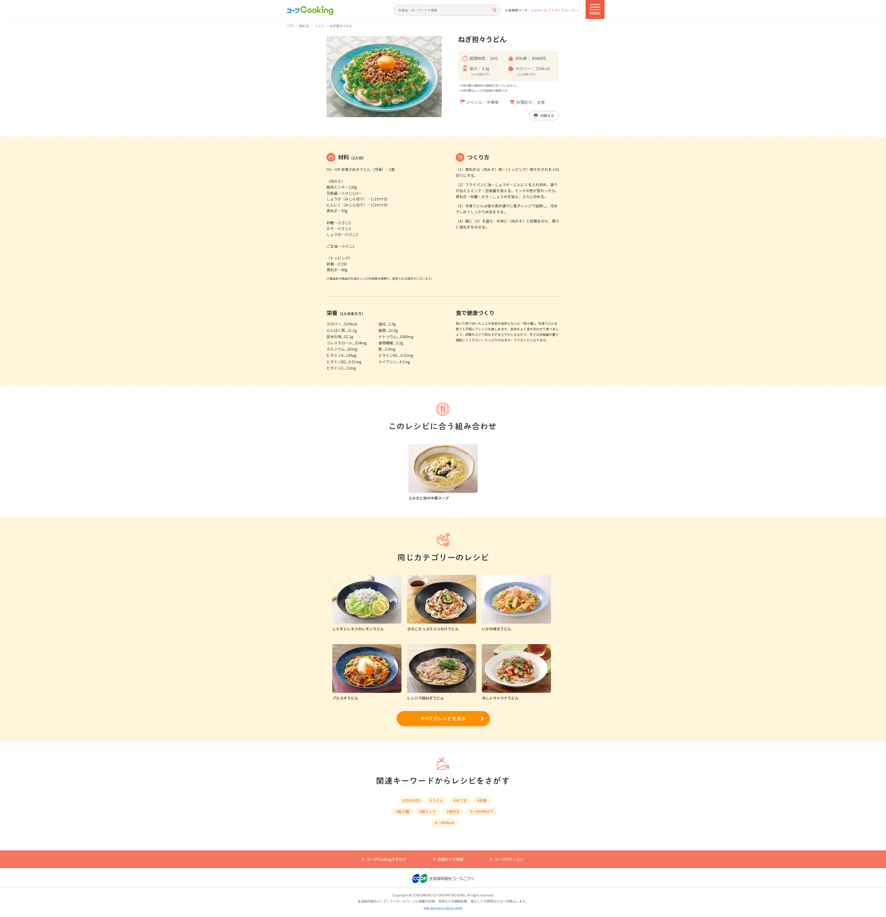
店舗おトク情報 (450, 859)
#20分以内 (411, 800)
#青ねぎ (453, 811)
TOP (290, 25)
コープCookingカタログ (386, 859)
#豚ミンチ (427, 811)
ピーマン (571, 10)
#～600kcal (444, 822)
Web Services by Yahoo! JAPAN (443, 908)
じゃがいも (539, 10)
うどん (319, 25)
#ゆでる (460, 800)
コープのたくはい (509, 859)
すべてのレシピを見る (443, 718)
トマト (556, 10)
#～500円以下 (481, 811)
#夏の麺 (402, 811)
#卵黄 (482, 800)
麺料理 (304, 25)
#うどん (436, 800)
